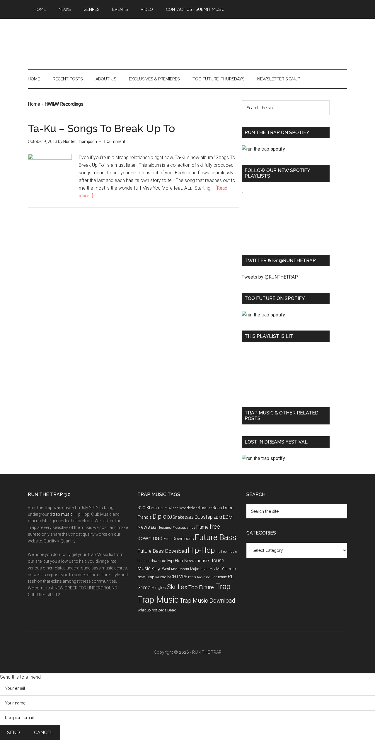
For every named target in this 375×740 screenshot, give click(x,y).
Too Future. (201, 587)
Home (34, 104)
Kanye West (160, 569)
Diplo (159, 516)
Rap (214, 577)
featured (165, 527)
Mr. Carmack (226, 569)
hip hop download (151, 561)
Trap (223, 586)
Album (163, 508)
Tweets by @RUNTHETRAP (270, 277)
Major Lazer (199, 569)
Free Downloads (178, 538)
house (203, 560)
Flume (202, 527)
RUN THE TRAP (206, 652)
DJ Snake (175, 517)
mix (212, 569)
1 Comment (114, 141)
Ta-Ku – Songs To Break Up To (101, 128)
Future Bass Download (162, 551)
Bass (217, 507)
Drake (189, 517)
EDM (218, 517)
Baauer (206, 508)
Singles (158, 587)
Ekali (154, 527)
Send (13, 732)
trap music (63, 514)
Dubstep (203, 517)
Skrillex (177, 587)
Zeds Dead (167, 610)
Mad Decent (180, 569)
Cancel (43, 732)
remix (222, 577)
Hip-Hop (201, 550)
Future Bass (215, 537)
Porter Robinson (199, 577)
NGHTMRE (177, 576)
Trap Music (158, 600)
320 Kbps (147, 507)
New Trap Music (151, 576)
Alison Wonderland (184, 508)
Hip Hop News (181, 560)
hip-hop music (226, 552)
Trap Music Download (207, 600)
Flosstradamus (184, 527)
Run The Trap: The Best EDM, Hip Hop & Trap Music (187, 37)
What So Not (147, 610)
